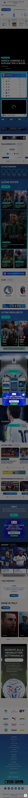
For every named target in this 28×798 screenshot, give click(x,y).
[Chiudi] (23, 395)
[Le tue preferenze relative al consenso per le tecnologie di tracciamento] (25, 795)
